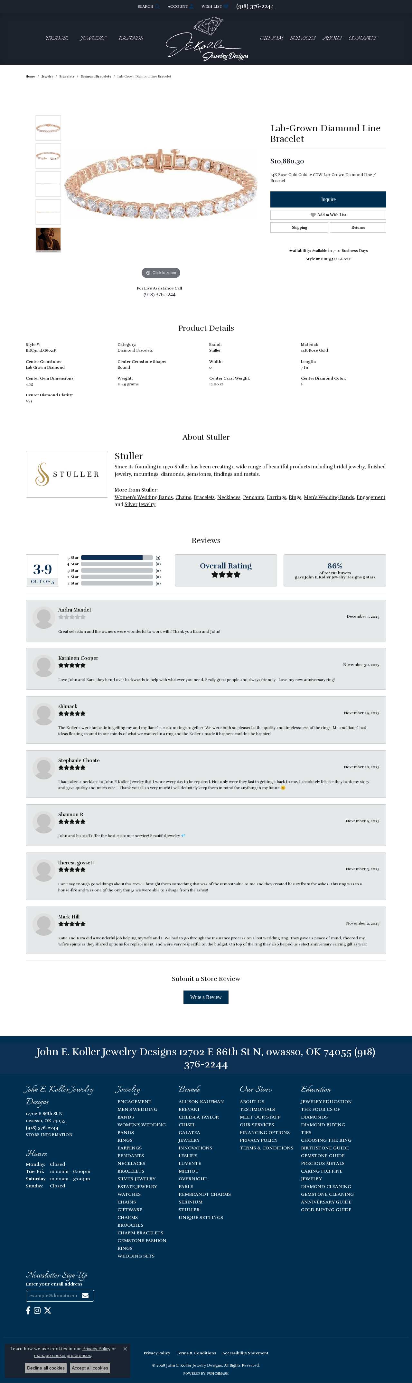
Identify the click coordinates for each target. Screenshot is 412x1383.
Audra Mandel (74, 610)
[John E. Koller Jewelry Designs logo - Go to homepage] (206, 39)
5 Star (73, 557)
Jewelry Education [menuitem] (326, 1101)
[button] (148, 6)
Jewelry (93, 39)
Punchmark (218, 1374)
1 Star (73, 583)
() (157, 557)
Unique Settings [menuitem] (201, 1217)
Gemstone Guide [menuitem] (323, 1155)
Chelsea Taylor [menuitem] (199, 1117)
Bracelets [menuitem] (130, 1171)
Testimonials (257, 1109)
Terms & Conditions (266, 1148)
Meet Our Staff (260, 1117)
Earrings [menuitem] (129, 1148)
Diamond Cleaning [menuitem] (326, 1186)
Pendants (253, 497)
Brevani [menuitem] (189, 1109)
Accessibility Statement (245, 1353)
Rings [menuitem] (124, 1140)
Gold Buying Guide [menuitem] (326, 1209)
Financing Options (265, 1132)
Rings (295, 497)
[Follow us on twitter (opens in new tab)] (48, 1310)
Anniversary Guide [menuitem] (326, 1202)
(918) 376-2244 (159, 294)
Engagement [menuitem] (134, 1101)
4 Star (73, 564)
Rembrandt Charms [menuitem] (205, 1194)
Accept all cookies (90, 1367)
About (332, 39)
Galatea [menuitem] (189, 1132)
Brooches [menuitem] (130, 1225)
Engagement (371, 497)
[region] (161, 184)
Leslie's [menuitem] (188, 1155)
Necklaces (228, 497)
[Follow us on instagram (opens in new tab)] (37, 1310)
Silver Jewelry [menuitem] (136, 1179)
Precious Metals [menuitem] (322, 1163)
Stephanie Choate (79, 760)
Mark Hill (69, 917)
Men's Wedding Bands (329, 497)
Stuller (215, 350)
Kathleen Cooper (78, 658)
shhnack (68, 706)
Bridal (57, 39)
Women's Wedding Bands (144, 497)
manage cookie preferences (62, 1355)
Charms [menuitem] (127, 1217)
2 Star (73, 577)
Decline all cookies (46, 1367)
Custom (271, 39)
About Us (252, 1101)
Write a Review (206, 997)
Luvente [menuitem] (190, 1163)
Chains (183, 497)
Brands (130, 39)
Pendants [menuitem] (130, 1155)
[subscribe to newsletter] (85, 1295)
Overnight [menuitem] (193, 1179)
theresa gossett (76, 863)
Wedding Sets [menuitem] (135, 1256)
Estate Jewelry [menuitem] (137, 1186)
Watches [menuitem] (129, 1194)
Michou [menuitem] (189, 1171)
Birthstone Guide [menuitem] (325, 1148)
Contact (362, 39)
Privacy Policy (258, 1140)
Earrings (276, 497)
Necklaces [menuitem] (131, 1163)
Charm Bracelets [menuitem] (140, 1233)
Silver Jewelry (140, 504)
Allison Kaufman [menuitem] (201, 1101)
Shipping (299, 227)
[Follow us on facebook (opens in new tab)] (28, 1310)
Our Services (257, 1125)
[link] (255, 6)
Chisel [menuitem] (187, 1125)
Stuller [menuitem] (189, 1209)
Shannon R (70, 814)
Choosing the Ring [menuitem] (326, 1140)
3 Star (73, 570)
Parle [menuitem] (186, 1186)
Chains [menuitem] (126, 1202)
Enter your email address (54, 1284)
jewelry (47, 76)
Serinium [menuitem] (190, 1202)
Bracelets (67, 76)
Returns (358, 227)
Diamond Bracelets (96, 76)
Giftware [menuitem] (129, 1209)
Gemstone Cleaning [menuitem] (327, 1194)
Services (302, 39)
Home (30, 76)
